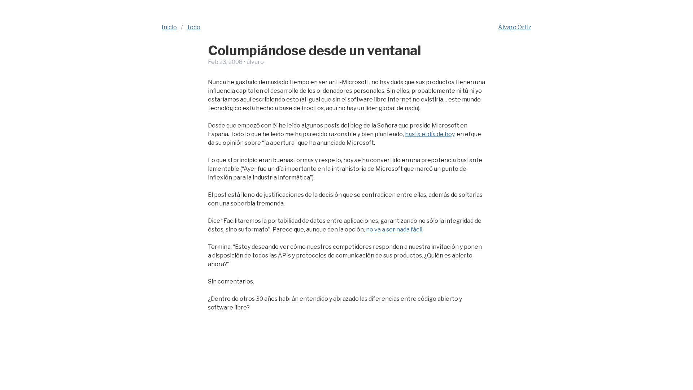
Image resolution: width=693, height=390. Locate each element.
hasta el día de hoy (429, 134)
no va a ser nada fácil (394, 229)
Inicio (169, 27)
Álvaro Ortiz (514, 27)
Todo (193, 27)
